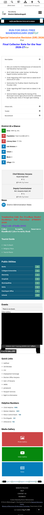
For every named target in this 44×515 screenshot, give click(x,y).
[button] (2, 21)
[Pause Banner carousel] (41, 19)
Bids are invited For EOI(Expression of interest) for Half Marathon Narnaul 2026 (24, 68)
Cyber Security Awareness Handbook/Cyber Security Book (21, 230)
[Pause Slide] (39, 351)
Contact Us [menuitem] (22, 494)
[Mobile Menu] (40, 12)
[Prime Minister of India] (15, 481)
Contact (26, 182)
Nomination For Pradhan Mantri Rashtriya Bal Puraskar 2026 (22, 84)
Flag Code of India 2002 (14, 225)
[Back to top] (39, 510)
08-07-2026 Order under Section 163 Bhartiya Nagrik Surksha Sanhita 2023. (22, 73)
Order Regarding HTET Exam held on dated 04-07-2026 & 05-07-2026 (24, 78)
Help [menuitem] (22, 491)
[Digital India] (24, 481)
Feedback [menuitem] (22, 496)
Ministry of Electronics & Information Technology (16, 506)
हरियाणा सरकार (11, 5)
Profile (20, 182)
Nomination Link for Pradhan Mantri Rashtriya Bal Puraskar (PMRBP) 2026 (21, 219)
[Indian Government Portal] (6, 481)
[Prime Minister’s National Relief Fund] (32, 481)
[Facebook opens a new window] (22, 179)
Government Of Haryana (31, 5)
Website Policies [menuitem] (22, 488)
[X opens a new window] (24, 179)
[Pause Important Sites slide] (40, 482)
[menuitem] (5, 2)
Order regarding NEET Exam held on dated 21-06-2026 (24, 89)
